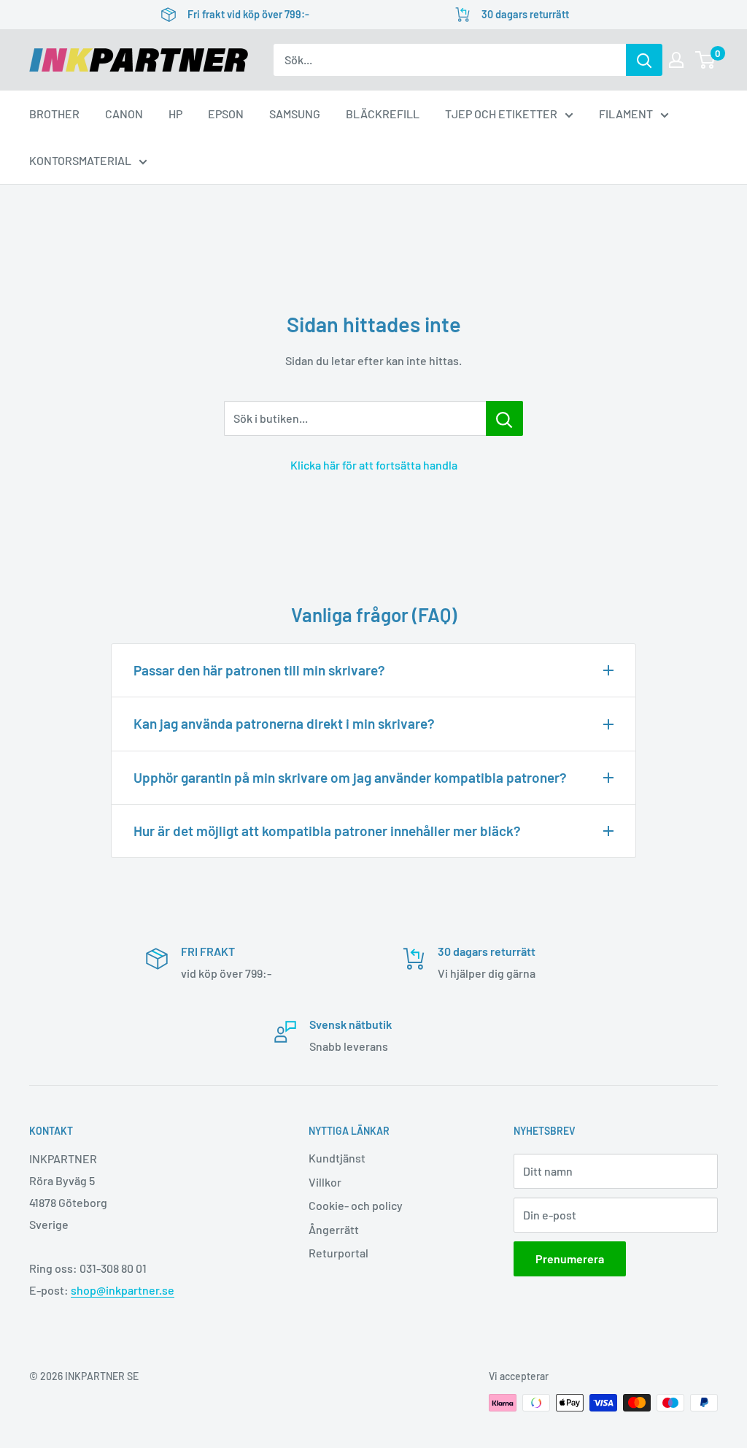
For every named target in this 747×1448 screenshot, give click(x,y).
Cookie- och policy (356, 1205)
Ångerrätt (334, 1229)
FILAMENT (626, 113)
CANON (124, 113)
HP (175, 113)
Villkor (325, 1182)
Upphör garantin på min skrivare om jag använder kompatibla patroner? (350, 777)
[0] (706, 60)
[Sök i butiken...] (504, 418)
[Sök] (644, 60)
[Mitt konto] (676, 60)
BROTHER (54, 113)
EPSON (226, 113)
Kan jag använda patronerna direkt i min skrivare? (284, 723)
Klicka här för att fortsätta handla (373, 465)
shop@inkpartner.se (122, 1290)
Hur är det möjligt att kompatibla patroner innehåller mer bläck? (327, 830)
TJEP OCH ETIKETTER (501, 113)
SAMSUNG (294, 113)
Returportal (338, 1253)
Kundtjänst (337, 1158)
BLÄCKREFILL (382, 113)
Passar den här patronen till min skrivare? (259, 670)
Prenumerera (569, 1258)
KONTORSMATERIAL (80, 160)
